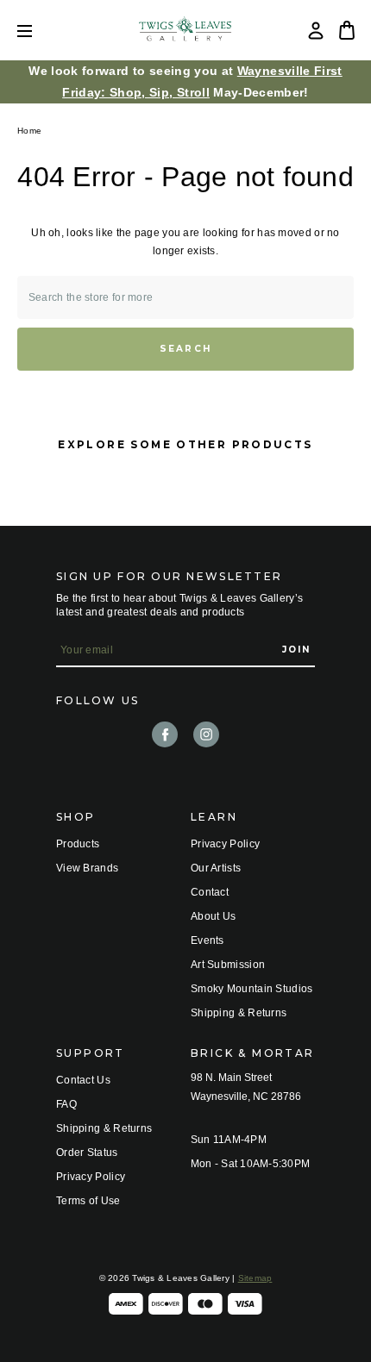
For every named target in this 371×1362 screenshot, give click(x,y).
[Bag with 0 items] (347, 30)
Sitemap (255, 1278)
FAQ (66, 1104)
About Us (213, 916)
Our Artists (216, 868)
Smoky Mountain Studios (252, 989)
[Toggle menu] (37, 30)
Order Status (87, 1152)
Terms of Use (88, 1201)
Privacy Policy (225, 844)
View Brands (87, 868)
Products (77, 844)
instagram (206, 734)
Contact (210, 892)
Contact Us (83, 1080)
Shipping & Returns (238, 1013)
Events (207, 940)
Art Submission (228, 965)
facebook (165, 734)
